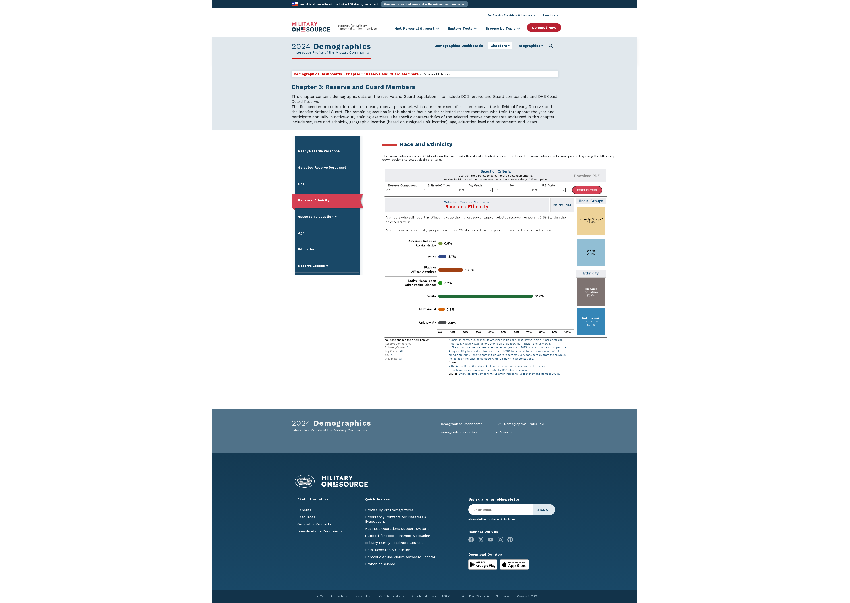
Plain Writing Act (480, 596)
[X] (481, 539)
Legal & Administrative (391, 596)
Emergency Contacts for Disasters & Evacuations (396, 519)
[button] (424, 4)
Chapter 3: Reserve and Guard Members (382, 74)
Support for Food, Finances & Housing (397, 536)
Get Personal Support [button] (415, 28)
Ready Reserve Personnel (319, 151)
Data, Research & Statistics (388, 550)
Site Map (319, 596)
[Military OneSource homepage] (314, 27)
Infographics (529, 46)
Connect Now (544, 27)
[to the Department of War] (295, 4)
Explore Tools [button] (460, 28)
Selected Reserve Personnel (322, 168)
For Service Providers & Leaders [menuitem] (509, 15)
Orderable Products (314, 524)
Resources (306, 517)
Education (306, 249)
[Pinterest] (510, 539)
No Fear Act (504, 596)
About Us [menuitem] (549, 15)
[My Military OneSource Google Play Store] (483, 564)
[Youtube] (490, 539)
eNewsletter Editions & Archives (492, 519)
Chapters (499, 46)
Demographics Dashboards (459, 46)
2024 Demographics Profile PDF (520, 424)
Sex (301, 184)
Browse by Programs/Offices (389, 510)
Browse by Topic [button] (501, 28)
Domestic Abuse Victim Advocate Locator (400, 557)
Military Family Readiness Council (394, 543)
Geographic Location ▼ (318, 217)
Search (552, 45)
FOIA (461, 596)
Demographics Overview (458, 432)
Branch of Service (380, 564)
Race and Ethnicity (313, 200)
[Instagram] (500, 539)
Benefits (304, 510)
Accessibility (339, 596)
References (504, 432)
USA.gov (447, 596)
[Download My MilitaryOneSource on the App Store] (514, 564)
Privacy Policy (362, 596)
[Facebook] (471, 539)
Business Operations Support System (397, 528)
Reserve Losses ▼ (313, 266)
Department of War (424, 596)
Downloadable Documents (320, 531)
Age (301, 233)
